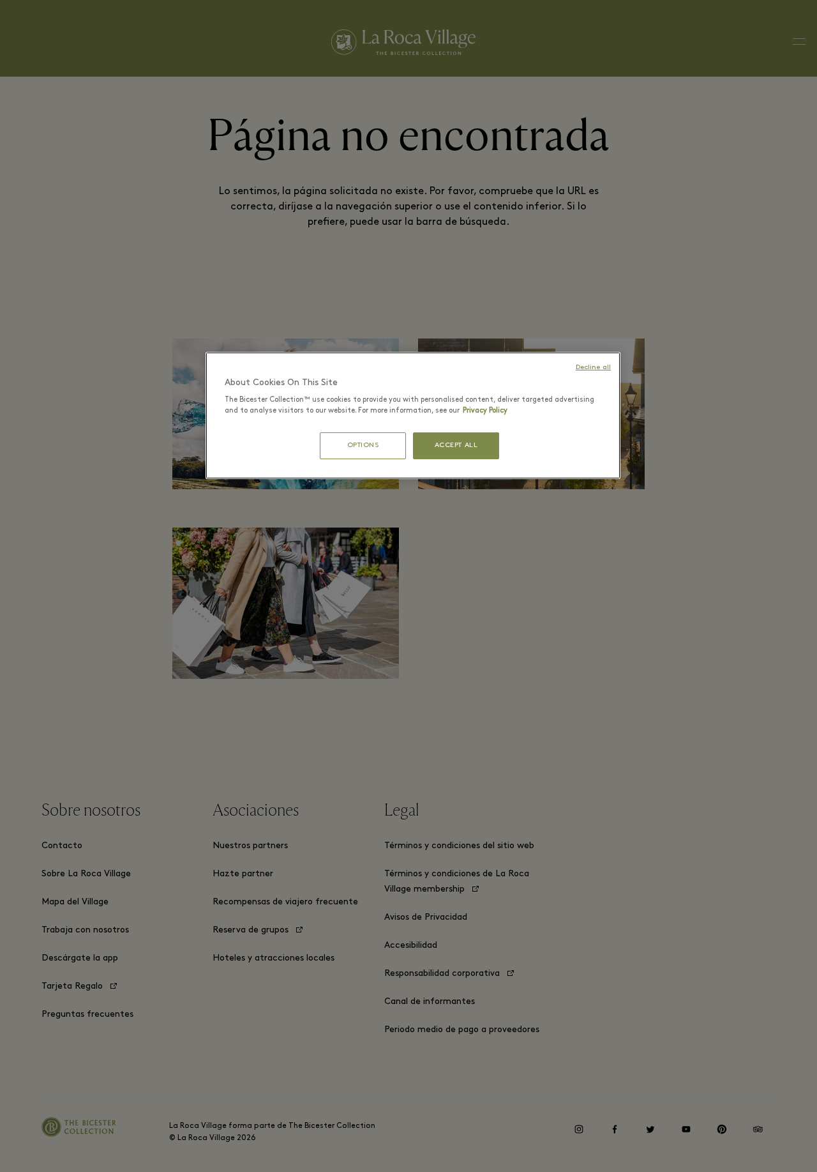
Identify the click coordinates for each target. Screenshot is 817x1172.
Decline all (593, 367)
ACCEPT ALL (456, 445)
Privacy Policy (485, 411)
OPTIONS (363, 445)
